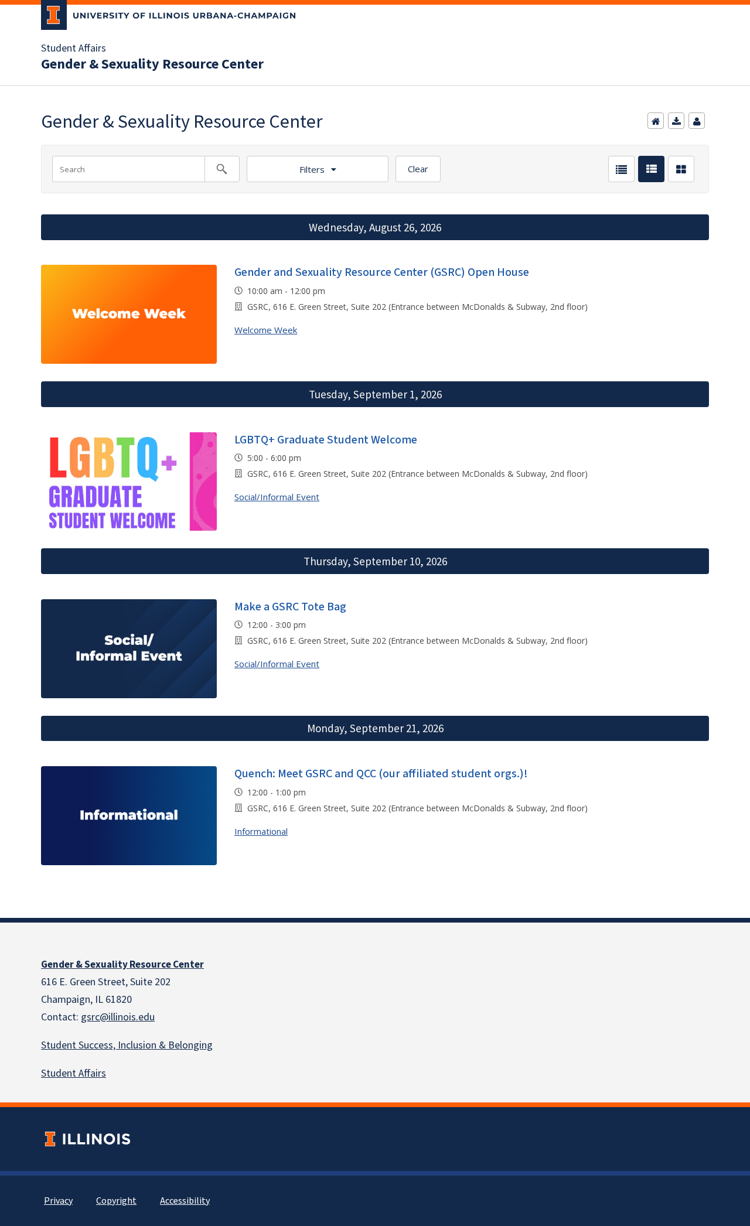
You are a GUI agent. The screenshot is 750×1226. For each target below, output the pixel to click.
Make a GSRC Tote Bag (290, 607)
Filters (312, 169)
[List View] (621, 169)
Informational (261, 831)
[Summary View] (651, 169)
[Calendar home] (655, 120)
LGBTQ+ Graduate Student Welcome (325, 440)
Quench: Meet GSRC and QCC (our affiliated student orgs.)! (381, 774)
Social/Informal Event (276, 497)
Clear (418, 169)
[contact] (696, 120)
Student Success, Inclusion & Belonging (127, 1045)
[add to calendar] (676, 120)
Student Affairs (73, 49)
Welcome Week (265, 330)
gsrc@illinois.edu (118, 1017)
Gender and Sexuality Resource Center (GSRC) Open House (381, 272)
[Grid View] (681, 169)
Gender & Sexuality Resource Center (152, 64)
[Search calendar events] (222, 169)
